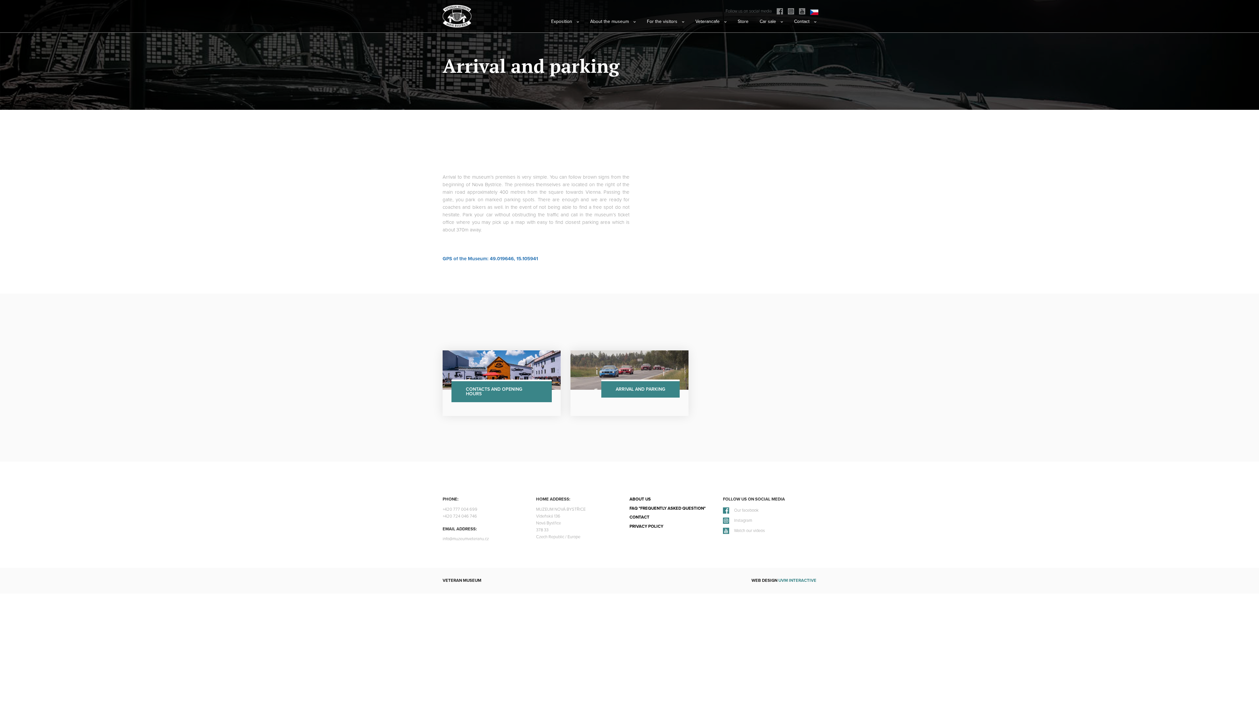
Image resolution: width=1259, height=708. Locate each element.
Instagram (743, 521)
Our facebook (746, 510)
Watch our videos (749, 531)
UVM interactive (797, 580)
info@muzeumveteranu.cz (466, 539)
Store (743, 21)
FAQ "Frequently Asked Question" (668, 508)
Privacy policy (646, 526)
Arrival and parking (640, 389)
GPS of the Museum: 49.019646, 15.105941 (490, 259)
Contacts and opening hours (494, 391)
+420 (460, 509)
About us (640, 499)
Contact (639, 517)
